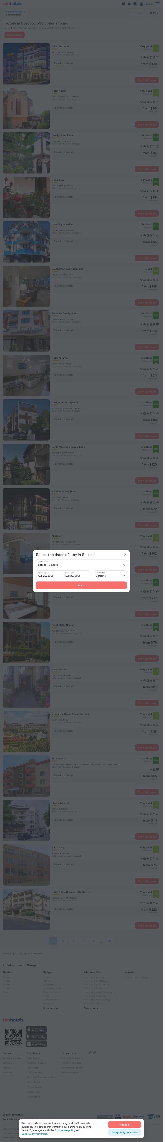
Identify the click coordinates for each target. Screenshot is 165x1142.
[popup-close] (125, 554)
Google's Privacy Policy (34, 1133)
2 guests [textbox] (101, 575)
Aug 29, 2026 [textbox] (46, 575)
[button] (123, 564)
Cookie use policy (65, 1130)
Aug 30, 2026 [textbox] (73, 575)
